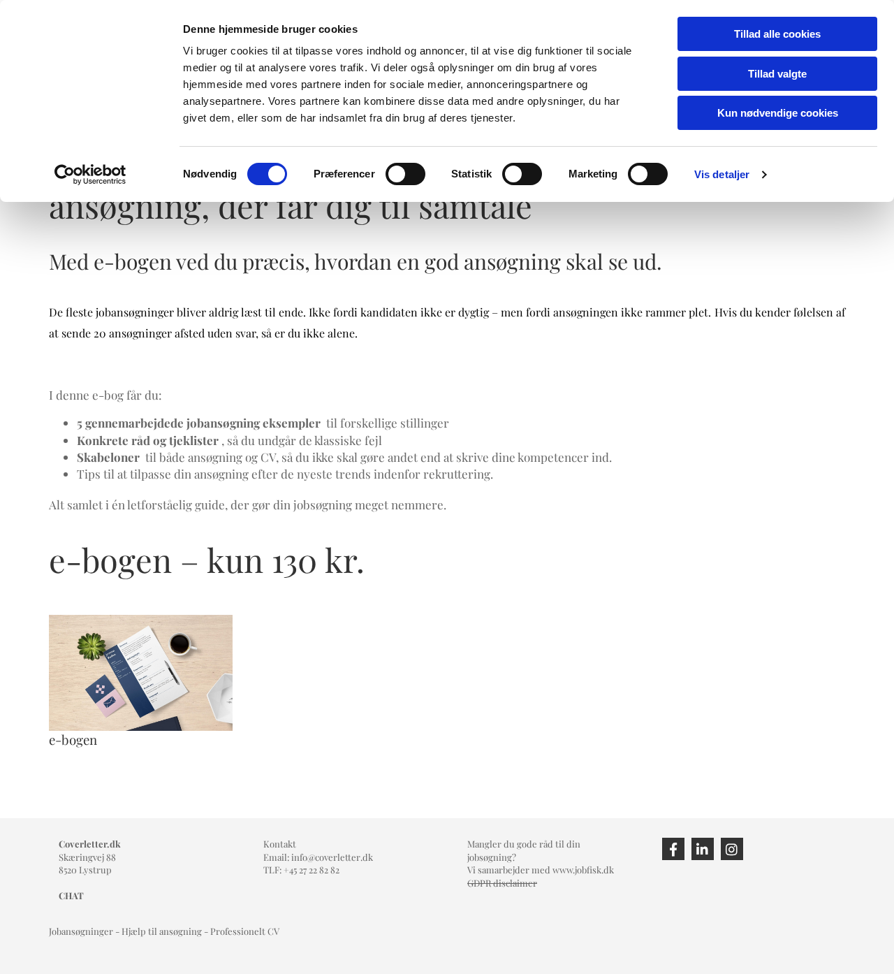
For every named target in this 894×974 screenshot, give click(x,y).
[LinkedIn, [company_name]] (702, 848)
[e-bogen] (141, 672)
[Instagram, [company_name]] (731, 848)
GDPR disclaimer (502, 883)
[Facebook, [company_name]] (673, 848)
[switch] (405, 174)
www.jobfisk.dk (583, 869)
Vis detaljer (721, 174)
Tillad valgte (777, 74)
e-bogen (73, 739)
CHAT (71, 895)
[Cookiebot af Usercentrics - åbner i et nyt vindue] (90, 174)
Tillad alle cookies (777, 34)
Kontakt (279, 844)
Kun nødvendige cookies (777, 113)
